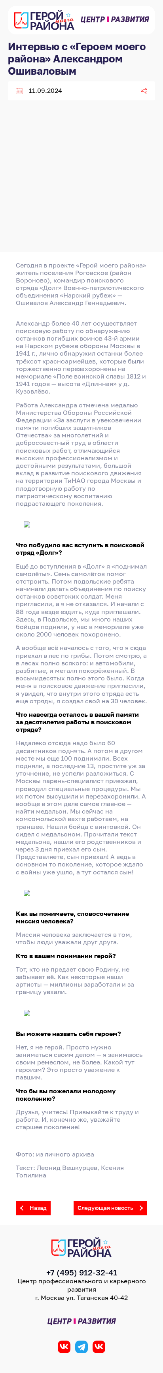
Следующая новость (105, 1207)
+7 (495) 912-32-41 (81, 1272)
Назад (38, 1207)
